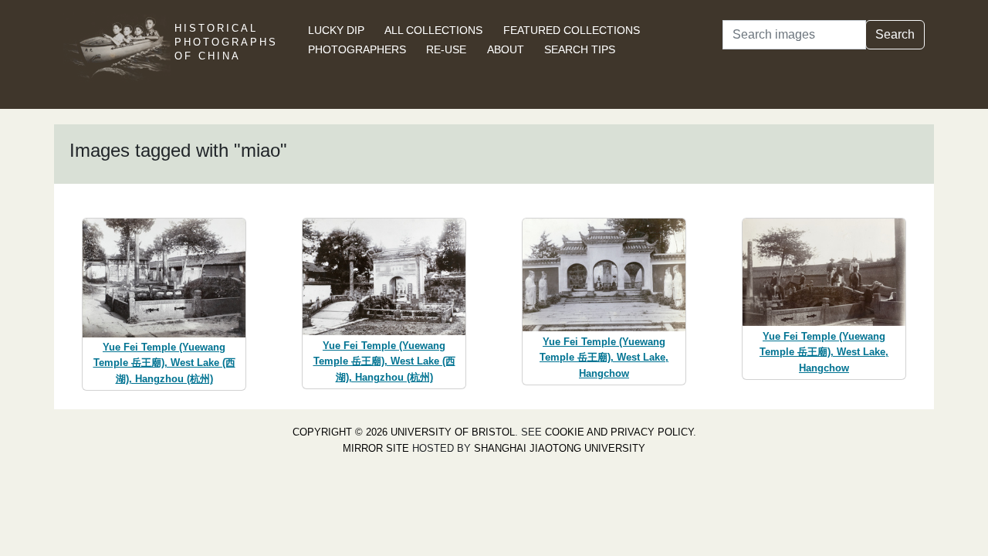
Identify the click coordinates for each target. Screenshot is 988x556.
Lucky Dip (336, 30)
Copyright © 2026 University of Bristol (404, 432)
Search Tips (579, 49)
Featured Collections (571, 30)
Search (895, 34)
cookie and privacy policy (619, 432)
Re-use (446, 49)
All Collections (433, 30)
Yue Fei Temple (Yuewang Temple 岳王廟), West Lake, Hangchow (604, 358)
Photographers (357, 49)
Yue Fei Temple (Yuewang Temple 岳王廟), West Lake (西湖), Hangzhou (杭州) (164, 363)
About (505, 49)
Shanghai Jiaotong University (559, 448)
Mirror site (376, 448)
